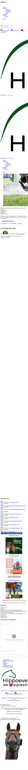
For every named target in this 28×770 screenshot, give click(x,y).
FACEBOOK (16, 30)
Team (4, 662)
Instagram (25, 708)
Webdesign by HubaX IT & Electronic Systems (10, 719)
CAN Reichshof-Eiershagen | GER (15, 528)
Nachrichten (8, 10)
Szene (7, 13)
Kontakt (4, 664)
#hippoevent (3, 697)
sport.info (5, 14)
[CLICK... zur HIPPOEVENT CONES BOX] (14, 598)
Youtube (8, 709)
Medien (4, 15)
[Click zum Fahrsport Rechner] (14, 573)
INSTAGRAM (6, 30)
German (6, 27)
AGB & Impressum (7, 665)
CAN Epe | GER (11, 531)
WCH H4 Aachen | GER (13, 502)
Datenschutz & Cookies (8, 666)
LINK (8, 237)
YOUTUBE (3, 32)
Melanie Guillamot (21, 233)
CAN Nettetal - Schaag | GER (14, 514)
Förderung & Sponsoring (8, 660)
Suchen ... (3, 25)
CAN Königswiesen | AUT (13, 524)
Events (7, 9)
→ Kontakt (19, 223)
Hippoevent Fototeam (8, 221)
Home (4, 7)
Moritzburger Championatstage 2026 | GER (17, 505)
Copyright (5, 663)
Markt (4, 18)
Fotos (7, 16)
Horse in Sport (6, 659)
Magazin (5, 8)
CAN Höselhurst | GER (13, 517)
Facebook (21, 708)
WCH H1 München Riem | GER (15, 521)
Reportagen (8, 11)
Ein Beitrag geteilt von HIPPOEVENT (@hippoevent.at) (14, 654)
